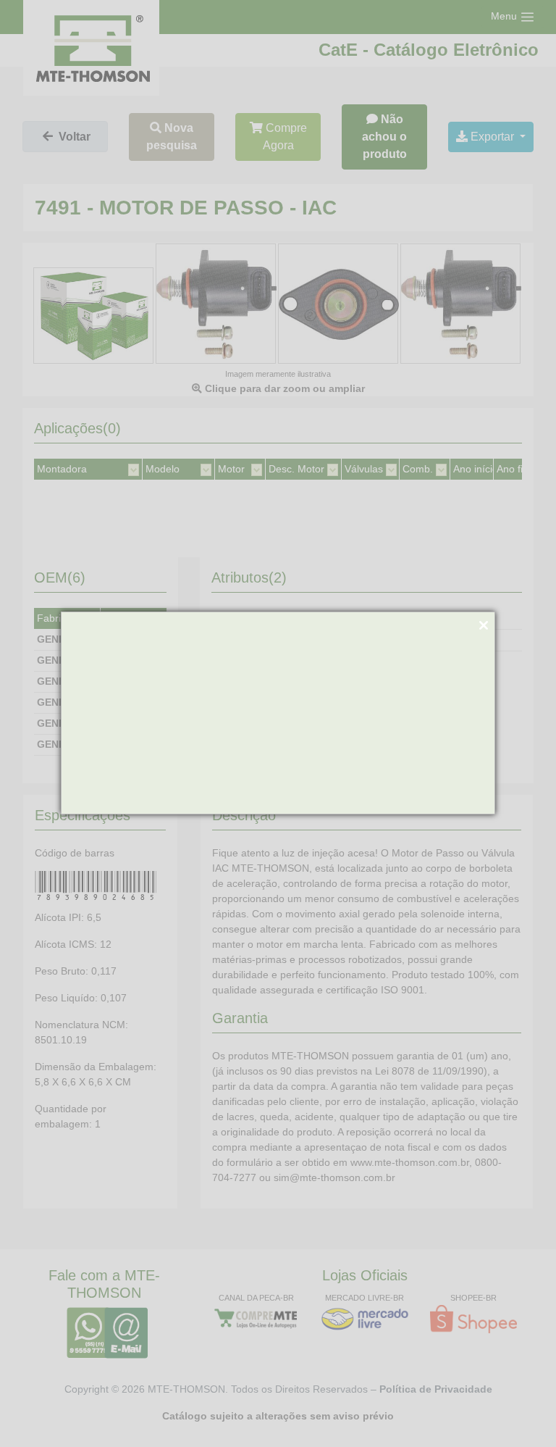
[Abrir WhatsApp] (520, 1410)
